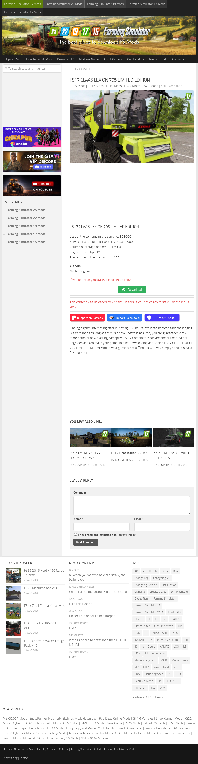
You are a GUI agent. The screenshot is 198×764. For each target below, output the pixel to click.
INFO (175, 633)
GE (164, 619)
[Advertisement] (132, 195)
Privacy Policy (126, 534)
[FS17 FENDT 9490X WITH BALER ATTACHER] (173, 437)
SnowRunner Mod (41, 718)
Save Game (114, 723)
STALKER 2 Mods (93, 723)
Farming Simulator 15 (147, 605)
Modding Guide (89, 59)
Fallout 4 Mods (144, 733)
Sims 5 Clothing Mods (51, 733)
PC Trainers (182, 728)
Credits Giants (158, 591)
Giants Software (163, 626)
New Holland (161, 667)
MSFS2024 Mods (15, 718)
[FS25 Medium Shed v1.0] (13, 593)
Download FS (65, 59)
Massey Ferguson (145, 660)
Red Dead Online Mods (115, 718)
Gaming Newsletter (158, 728)
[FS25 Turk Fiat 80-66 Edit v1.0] (13, 628)
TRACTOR (140, 687)
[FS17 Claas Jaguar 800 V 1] (131, 437)
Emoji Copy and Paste (81, 728)
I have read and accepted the (108, 534)
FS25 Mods (132, 723)
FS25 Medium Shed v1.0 (41, 588)
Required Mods (143, 681)
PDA (137, 674)
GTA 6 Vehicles (143, 718)
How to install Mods (39, 59)
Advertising (11, 758)
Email (139, 519)
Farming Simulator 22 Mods (25, 218)
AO (136, 571)
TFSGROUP (172, 681)
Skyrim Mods (12, 738)
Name (78, 519)
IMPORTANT (159, 633)
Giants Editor (135, 59)
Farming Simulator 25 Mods (19, 749)
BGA (175, 571)
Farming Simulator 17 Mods (25, 234)
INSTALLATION (143, 640)
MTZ (146, 667)
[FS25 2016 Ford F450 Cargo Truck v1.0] (13, 575)
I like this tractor (80, 604)
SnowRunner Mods (169, 718)
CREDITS (139, 591)
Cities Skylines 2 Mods (18, 733)
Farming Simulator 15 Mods (25, 242)
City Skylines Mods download (76, 718)
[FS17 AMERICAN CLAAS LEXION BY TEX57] (90, 437)
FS (156, 619)
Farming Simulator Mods (22, 4)
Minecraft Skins (34, 738)
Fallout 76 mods (154, 723)
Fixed (73, 628)
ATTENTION (150, 571)
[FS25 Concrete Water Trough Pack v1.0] (13, 646)
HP (180, 626)
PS (169, 674)
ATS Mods (54, 723)
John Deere (148, 646)
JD (135, 646)
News (153, 59)
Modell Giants (180, 660)
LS (184, 646)
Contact (23, 758)
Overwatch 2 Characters (173, 733)
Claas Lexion (169, 585)
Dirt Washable (179, 591)
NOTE (176, 667)
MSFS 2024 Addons (94, 738)
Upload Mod (13, 59)
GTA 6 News (154, 697)
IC (146, 633)
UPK (162, 687)
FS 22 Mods (55, 728)
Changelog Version (145, 585)
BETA (165, 571)
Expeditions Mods (32, 728)
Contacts (178, 59)
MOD (164, 660)
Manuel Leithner (155, 653)
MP (136, 667)
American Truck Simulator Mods (91, 733)
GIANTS (175, 619)
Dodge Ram (141, 598)
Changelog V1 (161, 578)
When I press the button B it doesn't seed (98, 592)
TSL (153, 687)
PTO (178, 674)
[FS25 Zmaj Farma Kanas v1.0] (13, 611)
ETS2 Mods (175, 723)
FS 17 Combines (83, 69)
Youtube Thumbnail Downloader (120, 728)
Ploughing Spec (153, 674)
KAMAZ (164, 646)
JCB (186, 640)
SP (159, 681)
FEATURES (174, 612)
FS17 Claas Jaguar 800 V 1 (129, 453)
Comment (79, 492)
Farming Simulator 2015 (148, 612)
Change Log (141, 578)
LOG (176, 646)
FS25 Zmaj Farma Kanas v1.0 (44, 606)
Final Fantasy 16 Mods (62, 738)
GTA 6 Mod (71, 723)
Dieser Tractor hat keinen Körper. (92, 616)
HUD (137, 633)
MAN (137, 653)
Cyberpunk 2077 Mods (29, 723)
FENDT (138, 619)
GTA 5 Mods (123, 733)
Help (164, 59)
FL (149, 619)
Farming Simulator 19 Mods (25, 226)
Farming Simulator (164, 598)
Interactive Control (168, 640)
